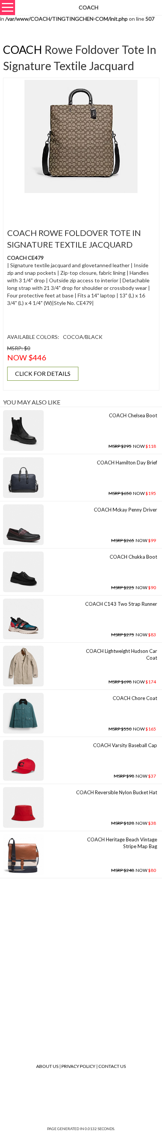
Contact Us (112, 1066)
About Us (47, 1066)
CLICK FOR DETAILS (42, 373)
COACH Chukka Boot (133, 557)
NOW (132, 446)
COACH (22, 49)
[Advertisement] (83, 206)
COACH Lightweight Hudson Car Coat (121, 654)
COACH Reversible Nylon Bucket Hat (116, 792)
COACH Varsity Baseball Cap (125, 745)
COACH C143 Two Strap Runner (121, 604)
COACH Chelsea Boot (133, 415)
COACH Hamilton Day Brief (127, 463)
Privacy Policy (78, 1066)
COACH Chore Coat (135, 698)
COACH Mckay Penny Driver (125, 510)
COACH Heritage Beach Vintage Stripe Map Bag (122, 843)
